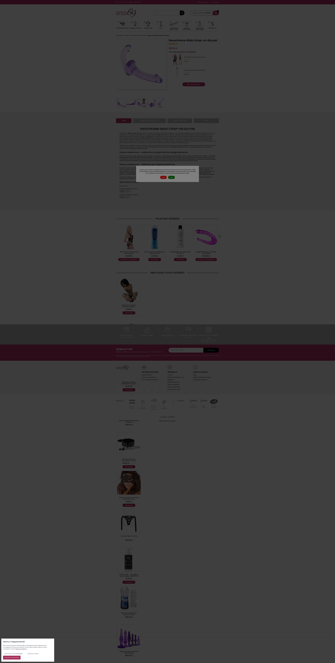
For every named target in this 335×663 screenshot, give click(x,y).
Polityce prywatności (21, 649)
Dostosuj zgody (33, 654)
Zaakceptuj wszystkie (12, 657)
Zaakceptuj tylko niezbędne (13, 654)
